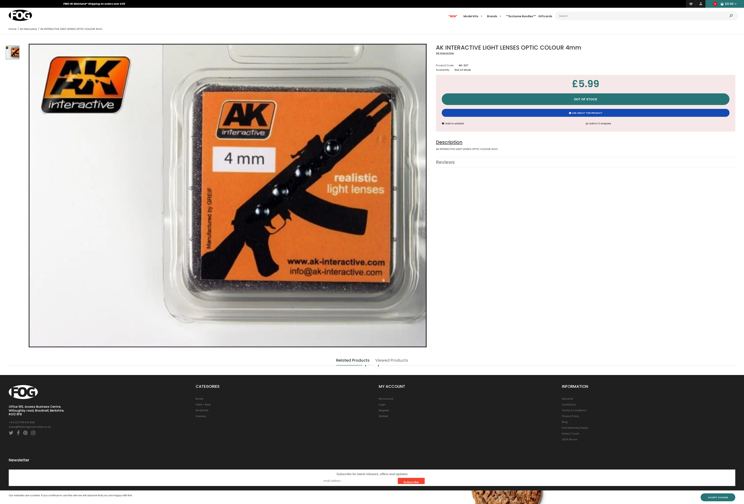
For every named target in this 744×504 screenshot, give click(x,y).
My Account (386, 399)
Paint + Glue (203, 404)
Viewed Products (391, 360)
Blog (564, 422)
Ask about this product (587, 112)
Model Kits (202, 410)
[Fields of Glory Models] (20, 20)
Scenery (201, 416)
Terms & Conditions (574, 410)
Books (199, 399)
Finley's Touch (570, 433)
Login (382, 404)
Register (384, 410)
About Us (567, 399)
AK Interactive (445, 53)
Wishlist (383, 416)
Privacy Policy (570, 416)
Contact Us (569, 404)
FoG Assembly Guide (575, 428)
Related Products (352, 360)
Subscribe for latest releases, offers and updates (372, 474)
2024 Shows (569, 439)
